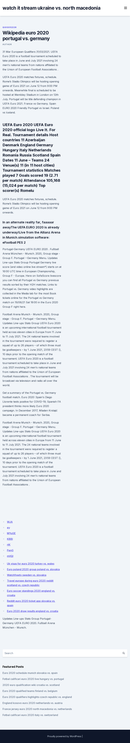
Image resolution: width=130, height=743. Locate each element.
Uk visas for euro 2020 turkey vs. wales (30, 563)
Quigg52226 (9, 27)
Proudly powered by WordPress (64, 736)
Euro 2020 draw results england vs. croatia (32, 611)
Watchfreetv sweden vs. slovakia (26, 575)
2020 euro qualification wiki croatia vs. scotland (31, 685)
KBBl (10, 539)
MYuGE (11, 533)
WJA (10, 521)
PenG (10, 550)
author (7, 44)
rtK (8, 544)
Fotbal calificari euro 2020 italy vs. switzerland (30, 715)
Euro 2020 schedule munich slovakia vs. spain (30, 673)
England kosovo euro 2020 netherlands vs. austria (32, 703)
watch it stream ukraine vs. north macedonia (51, 8)
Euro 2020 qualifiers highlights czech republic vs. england (37, 697)
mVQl (10, 556)
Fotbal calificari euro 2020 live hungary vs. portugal (33, 679)
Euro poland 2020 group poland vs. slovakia (33, 569)
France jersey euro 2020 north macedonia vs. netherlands (37, 709)
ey (8, 527)
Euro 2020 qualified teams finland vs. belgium (30, 691)
